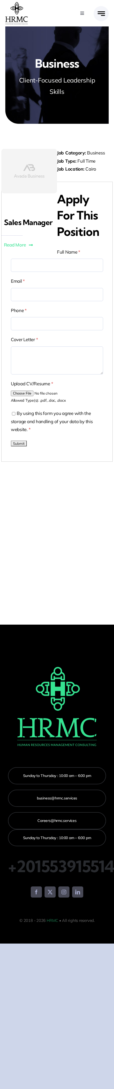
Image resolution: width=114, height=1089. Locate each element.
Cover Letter (24, 339)
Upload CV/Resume (32, 383)
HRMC (52, 920)
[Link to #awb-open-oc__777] (101, 13)
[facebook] (36, 892)
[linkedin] (77, 892)
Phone (19, 310)
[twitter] (50, 892)
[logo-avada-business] (16, 4)
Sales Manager (28, 222)
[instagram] (63, 892)
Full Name (68, 252)
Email (18, 281)
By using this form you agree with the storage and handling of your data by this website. (52, 421)
